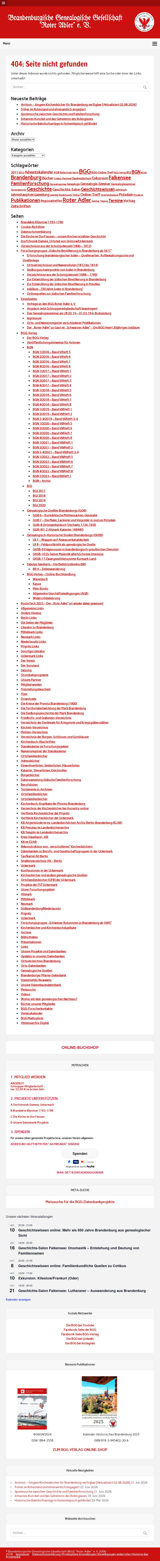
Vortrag (129, 201)
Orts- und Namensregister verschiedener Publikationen (64, 323)
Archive (26, 932)
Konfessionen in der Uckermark (42, 870)
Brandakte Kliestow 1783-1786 (42, 222)
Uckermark (28, 865)
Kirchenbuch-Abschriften (38, 742)
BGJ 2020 (39, 505)
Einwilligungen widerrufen (114, 1554)
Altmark (26, 894)
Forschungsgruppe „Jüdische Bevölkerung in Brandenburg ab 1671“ (66, 251)
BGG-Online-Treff (102, 172)
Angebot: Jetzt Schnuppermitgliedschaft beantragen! (62, 308)
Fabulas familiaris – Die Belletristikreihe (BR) (56, 564)
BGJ (128, 172)
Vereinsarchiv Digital (35, 1023)
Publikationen (25, 200)
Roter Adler (77, 200)
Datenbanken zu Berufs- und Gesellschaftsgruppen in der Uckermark (67, 851)
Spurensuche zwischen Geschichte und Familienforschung (60, 114)
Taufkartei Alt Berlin (34, 856)
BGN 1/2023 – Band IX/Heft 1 (52, 476)
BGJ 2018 (39, 495)
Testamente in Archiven (36, 789)
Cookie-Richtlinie (32, 227)
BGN (136, 172)
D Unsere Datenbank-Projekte (30, 1122)
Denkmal (67, 178)
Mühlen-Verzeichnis (34, 732)
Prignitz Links (30, 646)
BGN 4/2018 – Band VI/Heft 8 (52, 404)
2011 (14, 172)
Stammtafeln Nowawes (36, 980)
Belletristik (66, 172)
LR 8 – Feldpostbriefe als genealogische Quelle (64, 544)
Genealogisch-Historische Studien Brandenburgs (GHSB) (65, 535)
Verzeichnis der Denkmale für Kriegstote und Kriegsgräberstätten (64, 722)
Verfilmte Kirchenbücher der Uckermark (47, 818)
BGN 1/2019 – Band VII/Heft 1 (52, 409)
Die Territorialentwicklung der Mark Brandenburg (53, 708)
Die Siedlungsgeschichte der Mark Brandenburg (52, 713)
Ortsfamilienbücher (34, 756)
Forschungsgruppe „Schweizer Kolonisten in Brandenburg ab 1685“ (66, 923)
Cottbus (58, 178)
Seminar (96, 201)
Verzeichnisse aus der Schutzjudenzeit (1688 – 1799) (62, 274)
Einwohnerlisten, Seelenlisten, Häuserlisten (50, 765)
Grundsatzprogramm (34, 675)
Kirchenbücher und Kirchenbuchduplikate (48, 928)
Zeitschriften (21, 206)
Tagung (104, 201)
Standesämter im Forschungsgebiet (44, 746)
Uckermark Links (32, 656)
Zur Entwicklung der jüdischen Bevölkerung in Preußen (63, 284)
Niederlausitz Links (33, 641)
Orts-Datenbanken (33, 966)
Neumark (27, 904)
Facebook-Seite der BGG (80, 1330)
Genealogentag (58, 184)
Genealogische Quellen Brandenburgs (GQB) (56, 510)
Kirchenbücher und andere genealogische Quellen (54, 875)
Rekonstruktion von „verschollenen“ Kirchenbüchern (56, 846)
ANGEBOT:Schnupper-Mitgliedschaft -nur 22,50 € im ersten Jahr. (28, 1086)
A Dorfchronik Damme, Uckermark (32, 1104)
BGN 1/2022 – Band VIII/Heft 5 (53, 457)
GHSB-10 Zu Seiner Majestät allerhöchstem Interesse (68, 554)
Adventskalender (39, 172)
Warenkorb (40, 579)
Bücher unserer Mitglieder (38, 1004)
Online (76, 195)
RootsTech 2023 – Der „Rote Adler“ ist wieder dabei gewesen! (62, 603)
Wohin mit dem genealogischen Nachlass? (49, 999)
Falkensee (120, 177)
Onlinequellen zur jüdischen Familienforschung (59, 293)
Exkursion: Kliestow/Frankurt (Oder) (48, 1278)
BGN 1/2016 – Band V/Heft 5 (51, 352)
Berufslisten (29, 784)
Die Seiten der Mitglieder (37, 622)
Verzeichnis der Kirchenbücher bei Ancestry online (55, 808)
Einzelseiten (29, 299)
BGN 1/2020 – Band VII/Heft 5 (52, 423)
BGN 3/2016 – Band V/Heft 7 (51, 361)
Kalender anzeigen (18, 1299)
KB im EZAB (29, 842)
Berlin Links (29, 618)
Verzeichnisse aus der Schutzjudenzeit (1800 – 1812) (56, 246)
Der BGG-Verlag (38, 338)
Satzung (26, 670)
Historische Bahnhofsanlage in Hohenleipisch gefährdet (59, 123)
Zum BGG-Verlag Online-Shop (80, 1450)
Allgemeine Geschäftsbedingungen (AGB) (60, 593)
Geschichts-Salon (66, 189)
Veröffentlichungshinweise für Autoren (53, 342)
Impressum (34, 318)
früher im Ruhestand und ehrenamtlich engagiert (53, 109)
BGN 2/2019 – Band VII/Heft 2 (52, 414)
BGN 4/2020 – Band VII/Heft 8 (52, 438)
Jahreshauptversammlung (30, 195)
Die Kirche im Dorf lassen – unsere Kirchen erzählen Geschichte (63, 236)
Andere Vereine (31, 613)
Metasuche (28, 989)
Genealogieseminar (123, 184)
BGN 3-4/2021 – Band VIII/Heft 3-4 (56, 452)
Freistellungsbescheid (35, 689)
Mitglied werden (31, 684)
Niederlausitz (65, 195)
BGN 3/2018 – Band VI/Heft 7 (52, 399)
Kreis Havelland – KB (34, 837)
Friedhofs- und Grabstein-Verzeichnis (46, 718)
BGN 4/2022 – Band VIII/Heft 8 (53, 471)
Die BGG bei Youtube (80, 1325)
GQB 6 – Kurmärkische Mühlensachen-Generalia (65, 515)
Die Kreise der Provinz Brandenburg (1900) (49, 703)
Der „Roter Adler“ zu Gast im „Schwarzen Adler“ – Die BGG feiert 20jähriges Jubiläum (83, 327)
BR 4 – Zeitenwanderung (49, 569)
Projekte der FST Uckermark (39, 885)
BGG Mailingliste (32, 1018)
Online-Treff (90, 194)
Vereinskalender (32, 1013)
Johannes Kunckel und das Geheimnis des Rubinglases (57, 119)
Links (24, 947)
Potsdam (126, 194)
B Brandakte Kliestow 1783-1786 (32, 1110)
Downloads (28, 699)
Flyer (24, 694)
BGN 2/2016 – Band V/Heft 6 (51, 357)
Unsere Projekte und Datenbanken (43, 951)
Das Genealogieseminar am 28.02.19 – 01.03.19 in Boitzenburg (69, 313)
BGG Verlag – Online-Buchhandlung (51, 574)
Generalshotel (18, 189)
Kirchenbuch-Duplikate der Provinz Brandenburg (53, 803)
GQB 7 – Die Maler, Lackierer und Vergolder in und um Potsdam (74, 520)
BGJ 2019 (39, 500)
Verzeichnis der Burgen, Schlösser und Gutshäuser (55, 737)
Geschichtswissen (98, 189)
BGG (85, 171)
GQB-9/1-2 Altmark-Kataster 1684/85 (58, 529)
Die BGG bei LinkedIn (80, 1339)
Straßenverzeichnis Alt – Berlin (41, 861)
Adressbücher (30, 761)
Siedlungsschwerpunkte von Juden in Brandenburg (60, 270)
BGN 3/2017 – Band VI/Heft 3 (52, 380)
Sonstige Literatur (33, 651)
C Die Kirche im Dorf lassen (28, 1116)
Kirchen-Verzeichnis (34, 727)
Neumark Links (31, 637)
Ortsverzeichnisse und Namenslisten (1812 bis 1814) (62, 265)
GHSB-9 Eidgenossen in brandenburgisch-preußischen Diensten (76, 549)
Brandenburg (26, 177)
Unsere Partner (31, 680)
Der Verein (28, 660)
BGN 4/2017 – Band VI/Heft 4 (52, 385)
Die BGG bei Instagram (80, 1343)
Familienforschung (30, 183)
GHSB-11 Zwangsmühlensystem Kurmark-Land (64, 559)
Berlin (75, 172)
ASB (56, 172)
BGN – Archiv (42, 481)
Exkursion (100, 178)
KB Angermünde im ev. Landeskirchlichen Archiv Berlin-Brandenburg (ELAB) (71, 822)
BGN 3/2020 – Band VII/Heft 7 (52, 433)
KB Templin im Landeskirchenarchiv (44, 832)
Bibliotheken (29, 937)
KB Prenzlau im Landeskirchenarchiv (45, 827)
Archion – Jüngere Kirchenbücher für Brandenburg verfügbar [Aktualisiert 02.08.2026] (78, 104)
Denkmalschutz (82, 178)
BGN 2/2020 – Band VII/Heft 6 (52, 428)
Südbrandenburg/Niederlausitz (41, 908)
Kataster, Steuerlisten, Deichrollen (44, 770)
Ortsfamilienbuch (109, 195)
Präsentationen (31, 942)
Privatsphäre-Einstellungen (79, 1554)
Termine (116, 200)
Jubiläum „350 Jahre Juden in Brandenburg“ (55, 289)
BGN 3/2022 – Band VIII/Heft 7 (53, 466)
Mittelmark (28, 899)
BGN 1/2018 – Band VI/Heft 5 (52, 390)
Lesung (54, 194)
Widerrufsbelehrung (46, 598)
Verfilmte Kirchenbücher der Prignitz (45, 813)
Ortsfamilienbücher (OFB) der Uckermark (48, 880)
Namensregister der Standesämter (43, 751)
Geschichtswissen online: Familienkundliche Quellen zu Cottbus (72, 1265)
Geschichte (39, 189)
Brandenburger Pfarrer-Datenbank (43, 975)
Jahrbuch (121, 189)
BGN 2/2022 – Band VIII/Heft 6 (53, 462)
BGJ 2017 (39, 491)
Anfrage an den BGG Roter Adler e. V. (51, 304)
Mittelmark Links (32, 632)
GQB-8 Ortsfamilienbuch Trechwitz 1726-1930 (64, 525)
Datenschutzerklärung (36, 232)
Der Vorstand (30, 665)
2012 (21, 172)
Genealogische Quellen (36, 970)
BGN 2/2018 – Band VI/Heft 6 (52, 395)
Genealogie (73, 184)
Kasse (37, 584)
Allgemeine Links (32, 608)
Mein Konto (40, 588)
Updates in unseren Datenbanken (43, 956)
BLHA (144, 172)
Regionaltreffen (51, 201)
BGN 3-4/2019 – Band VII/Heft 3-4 (55, 419)
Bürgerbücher (30, 775)
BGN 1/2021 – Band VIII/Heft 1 (53, 442)
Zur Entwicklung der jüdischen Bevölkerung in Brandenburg (66, 279)
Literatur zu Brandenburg (37, 627)
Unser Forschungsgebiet (37, 889)
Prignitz (26, 913)
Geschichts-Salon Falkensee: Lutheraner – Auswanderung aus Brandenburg (82, 1290)
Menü (6, 43)
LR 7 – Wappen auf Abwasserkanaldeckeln (61, 540)
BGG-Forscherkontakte (36, 1008)
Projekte (138, 194)
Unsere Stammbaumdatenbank (41, 985)
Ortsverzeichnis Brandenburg (40, 961)
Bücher (47, 178)
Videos (25, 994)
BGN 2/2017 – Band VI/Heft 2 (52, 376)
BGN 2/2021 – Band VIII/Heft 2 (53, 447)
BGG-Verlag (120, 172)
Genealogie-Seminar (95, 184)
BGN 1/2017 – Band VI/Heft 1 (52, 371)
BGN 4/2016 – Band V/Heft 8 (51, 366)
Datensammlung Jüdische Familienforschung (51, 780)
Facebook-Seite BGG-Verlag (80, 1334)
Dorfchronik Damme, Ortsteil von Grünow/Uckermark (57, 241)
